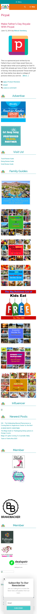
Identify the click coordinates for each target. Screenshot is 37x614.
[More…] (26, 76)
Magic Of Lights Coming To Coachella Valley (15, 436)
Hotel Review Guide (7, 164)
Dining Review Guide (7, 161)
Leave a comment (9, 88)
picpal (5, 85)
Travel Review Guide (7, 159)
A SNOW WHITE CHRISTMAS (10, 428)
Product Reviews (13, 82)
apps (5, 82)
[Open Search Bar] (24, 7)
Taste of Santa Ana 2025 (9, 438)
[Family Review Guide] (5, 7)
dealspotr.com (18, 567)
